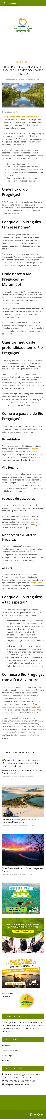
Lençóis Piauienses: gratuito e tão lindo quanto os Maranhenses (20, 821)
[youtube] (42, 1114)
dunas (31, 522)
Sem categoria (23, 62)
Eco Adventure (20, 79)
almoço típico (35, 583)
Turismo (5, 1060)
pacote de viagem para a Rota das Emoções (22, 707)
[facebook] (31, 1114)
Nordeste (6, 1045)
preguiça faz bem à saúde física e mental (23, 116)
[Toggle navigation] (40, 3)
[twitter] (35, 1114)
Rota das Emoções (10, 1050)
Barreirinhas (16, 213)
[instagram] (38, 1114)
